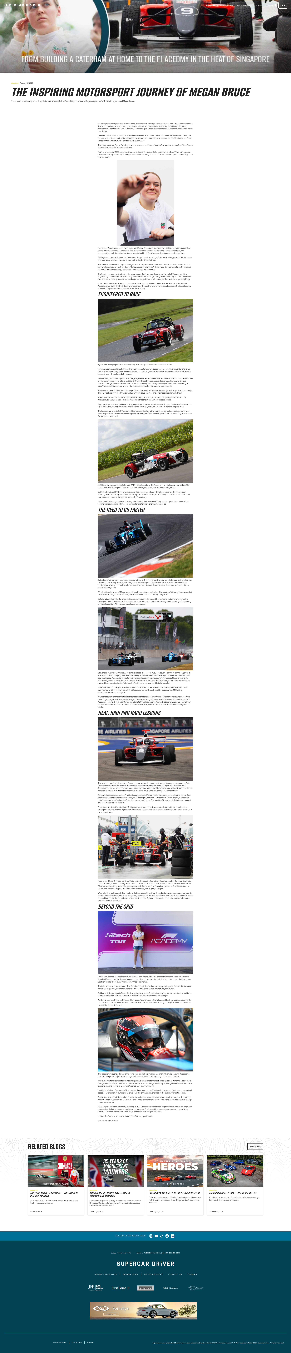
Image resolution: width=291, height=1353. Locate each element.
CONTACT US (175, 1274)
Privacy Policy (77, 1343)
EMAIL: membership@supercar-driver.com (158, 1253)
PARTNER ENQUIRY (153, 1274)
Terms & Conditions (59, 1343)
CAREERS (192, 1274)
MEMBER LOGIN (130, 1274)
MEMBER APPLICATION (105, 1274)
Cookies (90, 1343)
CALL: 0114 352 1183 (121, 1253)
